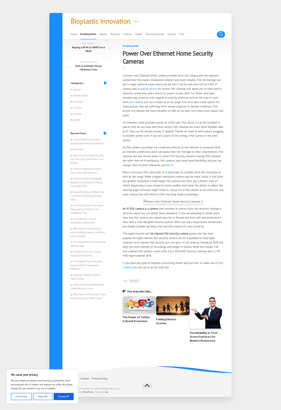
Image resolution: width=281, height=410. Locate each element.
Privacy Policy (99, 378)
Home (74, 34)
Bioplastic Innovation (101, 21)
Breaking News (88, 34)
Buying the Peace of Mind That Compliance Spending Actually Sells (87, 196)
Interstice (78, 149)
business (135, 281)
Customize (21, 396)
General (171, 34)
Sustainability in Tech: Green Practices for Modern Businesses (204, 336)
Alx (106, 391)
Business (115, 34)
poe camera (136, 102)
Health (138, 34)
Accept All (63, 396)
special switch (148, 89)
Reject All (42, 396)
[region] (42, 386)
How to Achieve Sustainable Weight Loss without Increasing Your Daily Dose (87, 182)
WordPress (88, 391)
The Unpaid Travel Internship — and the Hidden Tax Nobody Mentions (88, 265)
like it (169, 165)
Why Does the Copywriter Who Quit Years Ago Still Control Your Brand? (87, 159)
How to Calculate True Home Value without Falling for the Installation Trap (87, 209)
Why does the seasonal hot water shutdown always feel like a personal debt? (88, 232)
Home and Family (154, 34)
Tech (181, 34)
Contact (84, 378)
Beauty (103, 34)
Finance (127, 34)
